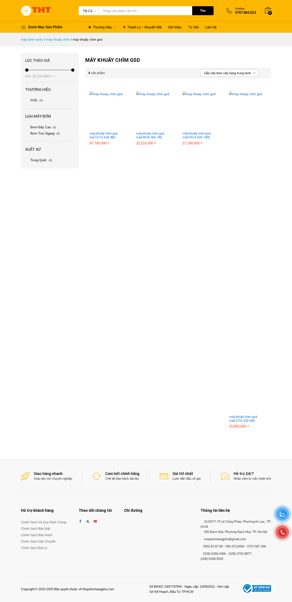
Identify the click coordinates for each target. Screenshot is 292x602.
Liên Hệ (211, 27)
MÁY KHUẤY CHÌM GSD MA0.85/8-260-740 (150, 135)
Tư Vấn (193, 27)
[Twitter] (87, 521)
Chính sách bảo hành (36, 535)
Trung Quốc (38, 160)
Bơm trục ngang (42, 133)
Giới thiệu (175, 27)
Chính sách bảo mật (35, 528)
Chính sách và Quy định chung (43, 522)
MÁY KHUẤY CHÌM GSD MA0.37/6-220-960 (243, 418)
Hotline (240, 8)
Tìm (203, 10)
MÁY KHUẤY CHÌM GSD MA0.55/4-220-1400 (197, 135)
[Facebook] (80, 521)
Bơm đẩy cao (40, 127)
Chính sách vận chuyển (38, 541)
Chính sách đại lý (34, 548)
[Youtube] (95, 521)
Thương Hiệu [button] (102, 27)
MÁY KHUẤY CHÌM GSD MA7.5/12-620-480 (104, 135)
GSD (33, 100)
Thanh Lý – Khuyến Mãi (144, 27)
